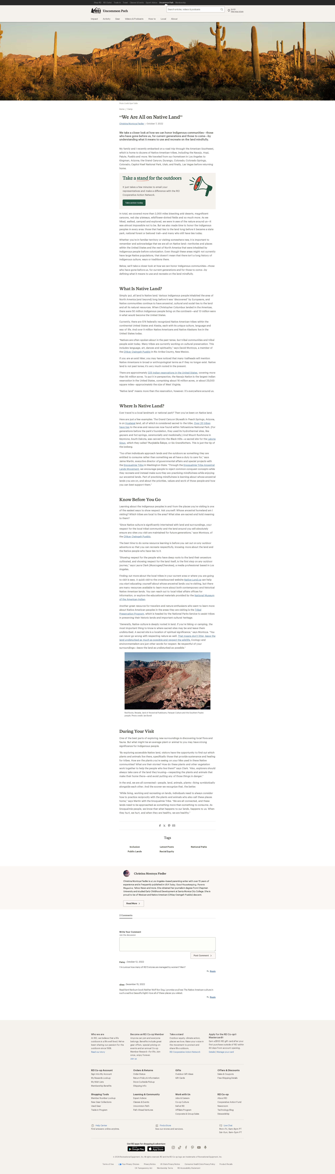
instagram (173, 1147)
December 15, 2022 (135, 984)
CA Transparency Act (143, 1168)
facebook (186, 1147)
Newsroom (222, 1106)
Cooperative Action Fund (229, 1102)
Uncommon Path (115, 11)
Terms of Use (108, 1164)
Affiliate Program (183, 1110)
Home (121, 109)
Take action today (134, 203)
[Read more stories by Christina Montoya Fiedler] (126, 873)
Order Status (139, 1074)
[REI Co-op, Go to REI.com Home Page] (96, 10)
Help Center (101, 1125)
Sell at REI (180, 1106)
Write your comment (130, 932)
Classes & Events (141, 1102)
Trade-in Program (99, 1110)
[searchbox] (196, 9)
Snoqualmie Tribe (133, 465)
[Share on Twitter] (164, 826)
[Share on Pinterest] (169, 825)
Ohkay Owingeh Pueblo (137, 351)
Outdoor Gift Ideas (184, 1074)
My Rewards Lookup (101, 1078)
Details (212, 1052)
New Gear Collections (101, 1102)
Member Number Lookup (103, 1098)
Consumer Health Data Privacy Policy (200, 1164)
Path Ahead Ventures (143, 1110)
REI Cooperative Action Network (185, 1052)
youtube (199, 1147)
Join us (133, 1058)
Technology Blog (225, 1110)
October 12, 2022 (135, 961)
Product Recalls (226, 1164)
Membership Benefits (101, 1085)
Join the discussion (127, 935)
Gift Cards (180, 1078)
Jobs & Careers (182, 1098)
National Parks (199, 846)
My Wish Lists (97, 1082)
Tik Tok (180, 1147)
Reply (213, 971)
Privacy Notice (150, 1164)
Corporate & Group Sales (187, 1113)
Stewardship (223, 1113)
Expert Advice (139, 1098)
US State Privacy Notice (170, 1164)
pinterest (192, 1147)
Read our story (98, 1052)
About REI (222, 1098)
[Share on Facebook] (160, 825)
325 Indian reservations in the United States (172, 372)
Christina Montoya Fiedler (131, 123)
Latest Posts (167, 846)
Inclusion (135, 846)
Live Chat (228, 1125)
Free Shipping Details (227, 1078)
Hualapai (130, 423)
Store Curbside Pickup (144, 1082)
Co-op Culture (182, 1102)
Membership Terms (165, 1168)
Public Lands (135, 851)
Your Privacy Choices (130, 1164)
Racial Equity (167, 851)
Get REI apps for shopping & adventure (146, 1143)
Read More (131, 903)
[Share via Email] (173, 825)
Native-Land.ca (192, 579)
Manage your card (225, 1052)
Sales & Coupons (225, 1074)
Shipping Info (139, 1085)
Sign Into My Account (101, 1074)
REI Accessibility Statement (189, 1168)
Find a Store (165, 1125)
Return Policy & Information (146, 1078)
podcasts (205, 1147)
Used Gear (96, 1106)
